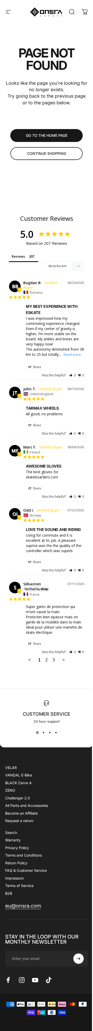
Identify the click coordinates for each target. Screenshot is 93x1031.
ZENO (10, 790)
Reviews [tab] (18, 256)
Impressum (14, 878)
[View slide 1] (37, 733)
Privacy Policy (17, 848)
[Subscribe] (78, 958)
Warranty (13, 840)
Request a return (19, 820)
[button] (72, 375)
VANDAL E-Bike (18, 775)
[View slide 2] (43, 733)
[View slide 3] (50, 733)
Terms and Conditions (23, 855)
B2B (8, 893)
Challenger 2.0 (17, 798)
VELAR (11, 767)
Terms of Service (19, 885)
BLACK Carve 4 (18, 783)
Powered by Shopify (66, 1022)
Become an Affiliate (21, 813)
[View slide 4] (56, 733)
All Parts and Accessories (26, 805)
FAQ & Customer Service (26, 870)
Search (11, 832)
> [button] (63, 660)
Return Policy (16, 863)
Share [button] (36, 367)
